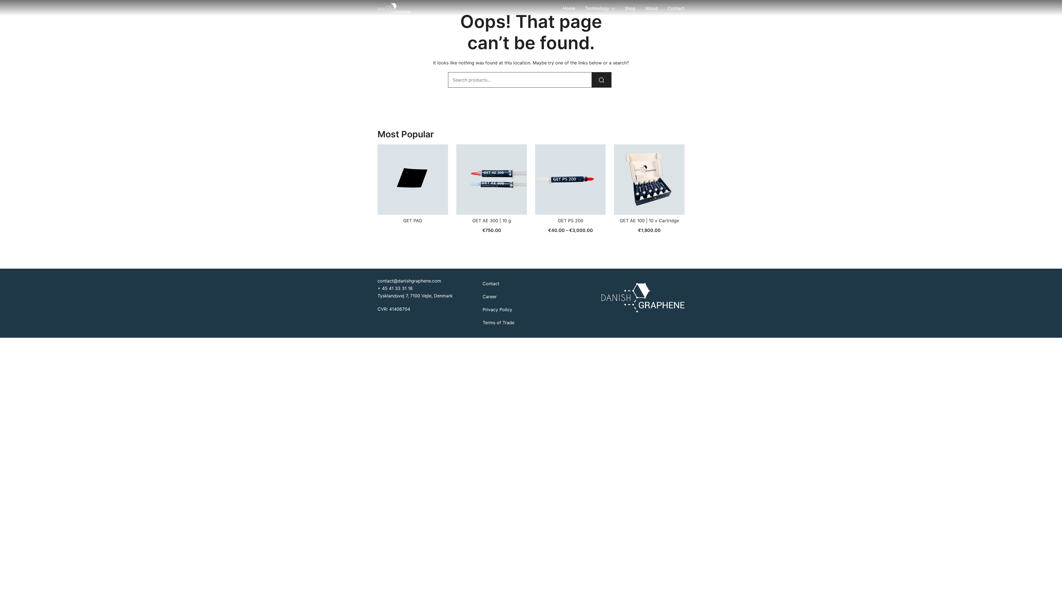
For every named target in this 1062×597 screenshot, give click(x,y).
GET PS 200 (570, 220)
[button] (492, 205)
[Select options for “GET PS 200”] (571, 205)
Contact (676, 8)
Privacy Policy (497, 309)
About (651, 8)
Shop (630, 8)
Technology (597, 8)
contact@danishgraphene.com (409, 281)
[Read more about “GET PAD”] (413, 205)
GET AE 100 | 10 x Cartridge (649, 220)
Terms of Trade (498, 322)
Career (490, 296)
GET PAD (412, 220)
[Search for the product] (601, 80)
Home (569, 8)
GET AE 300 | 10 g (491, 220)
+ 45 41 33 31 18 (395, 288)
